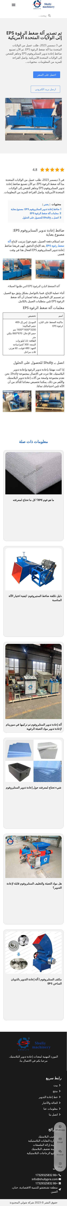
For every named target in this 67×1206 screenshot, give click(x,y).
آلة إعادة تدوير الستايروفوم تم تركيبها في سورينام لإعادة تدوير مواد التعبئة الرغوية (34, 727)
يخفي (46, 204)
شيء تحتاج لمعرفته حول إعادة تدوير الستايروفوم (33, 788)
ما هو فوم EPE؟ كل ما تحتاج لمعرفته (33, 500)
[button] (13, 5)
